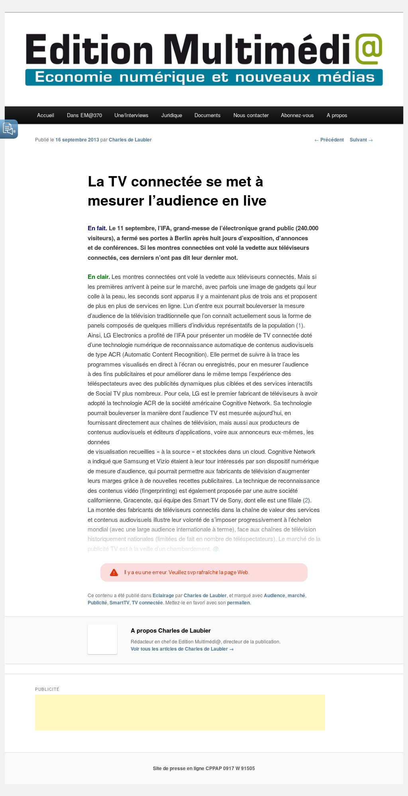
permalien (238, 602)
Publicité (97, 602)
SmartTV (119, 602)
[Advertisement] (180, 712)
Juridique (171, 115)
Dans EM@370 (84, 115)
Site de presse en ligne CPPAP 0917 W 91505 (204, 768)
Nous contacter (251, 115)
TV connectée (147, 602)
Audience (274, 595)
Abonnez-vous (297, 115)
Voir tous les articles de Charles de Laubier (182, 648)
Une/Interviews (131, 115)
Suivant (361, 139)
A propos (337, 115)
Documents (207, 115)
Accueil (45, 115)
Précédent (329, 139)
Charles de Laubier (130, 139)
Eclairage (163, 595)
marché (296, 595)
